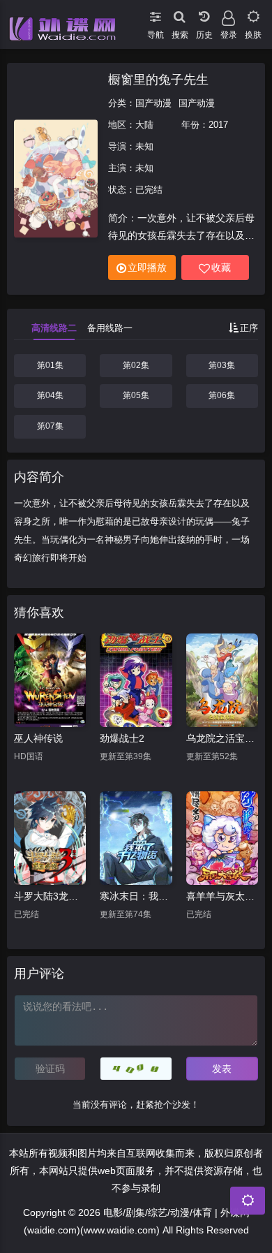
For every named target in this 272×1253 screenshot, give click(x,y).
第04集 (50, 395)
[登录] (228, 14)
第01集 (50, 365)
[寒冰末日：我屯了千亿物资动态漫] (136, 838)
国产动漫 (153, 103)
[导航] (155, 14)
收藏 (221, 267)
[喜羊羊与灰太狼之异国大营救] (222, 838)
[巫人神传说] (50, 680)
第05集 (136, 395)
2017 (218, 124)
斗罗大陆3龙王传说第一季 (50, 896)
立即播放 (147, 267)
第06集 (222, 395)
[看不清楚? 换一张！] (136, 1068)
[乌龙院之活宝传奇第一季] (222, 680)
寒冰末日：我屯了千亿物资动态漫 (136, 896)
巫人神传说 (38, 738)
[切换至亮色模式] (253, 14)
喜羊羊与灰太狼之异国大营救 (222, 896)
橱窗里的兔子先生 (158, 80)
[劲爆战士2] (136, 680)
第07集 (50, 426)
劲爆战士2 (122, 738)
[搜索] (179, 14)
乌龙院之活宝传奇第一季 (222, 738)
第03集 (222, 365)
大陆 (144, 124)
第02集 (136, 365)
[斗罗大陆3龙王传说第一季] (50, 838)
